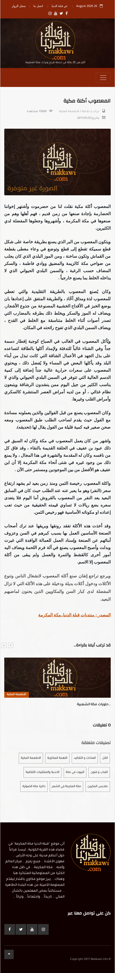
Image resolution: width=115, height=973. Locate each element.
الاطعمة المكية (69, 111)
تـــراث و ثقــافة (90, 111)
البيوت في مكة (75, 772)
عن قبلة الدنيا (60, 6)
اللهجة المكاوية (57, 758)
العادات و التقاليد (85, 758)
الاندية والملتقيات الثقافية (42, 772)
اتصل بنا (38, 6)
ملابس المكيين (97, 786)
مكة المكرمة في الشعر (66, 786)
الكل (105, 758)
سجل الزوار (19, 6)
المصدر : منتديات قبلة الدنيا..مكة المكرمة (74, 615)
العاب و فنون (99, 772)
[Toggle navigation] (103, 77)
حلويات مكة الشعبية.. (94, 705)
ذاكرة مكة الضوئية (33, 786)
